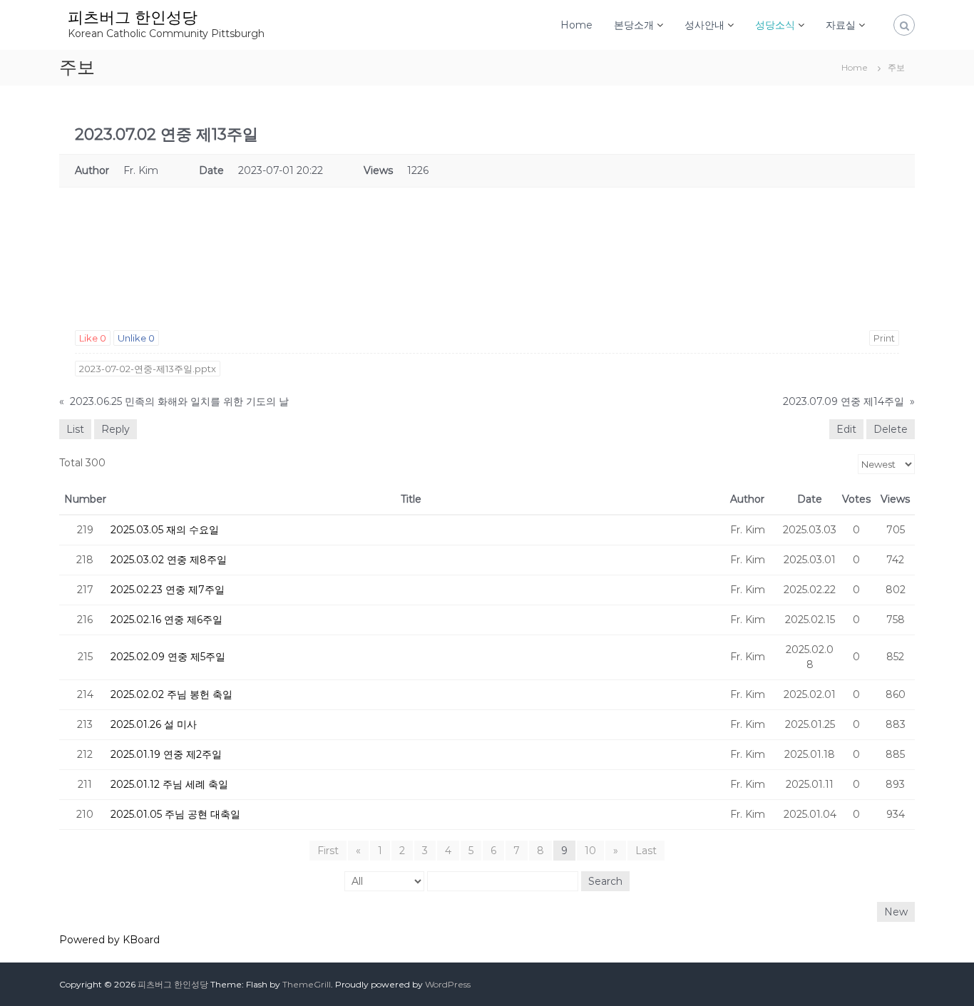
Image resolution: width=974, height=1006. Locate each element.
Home (576, 25)
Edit (846, 429)
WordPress (448, 984)
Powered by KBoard (109, 939)
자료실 (841, 25)
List (75, 429)
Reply (115, 429)
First (328, 850)
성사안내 (704, 25)
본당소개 (634, 25)
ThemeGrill (306, 984)
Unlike (136, 338)
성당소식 (775, 25)
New (896, 911)
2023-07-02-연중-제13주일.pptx (147, 368)
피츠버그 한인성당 (133, 17)
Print (884, 338)
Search (605, 881)
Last (646, 850)
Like (92, 338)
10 (590, 850)
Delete (890, 429)
